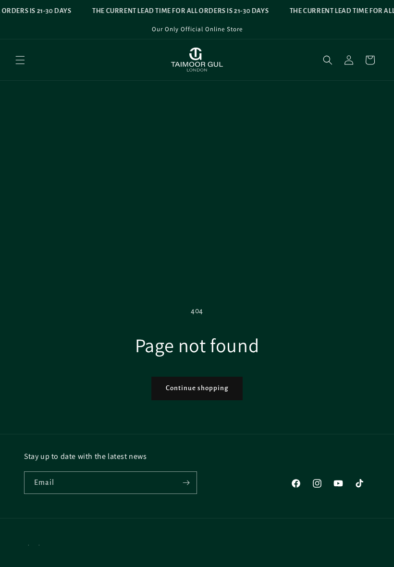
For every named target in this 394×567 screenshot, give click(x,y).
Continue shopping (197, 388)
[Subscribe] (186, 482)
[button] (20, 60)
